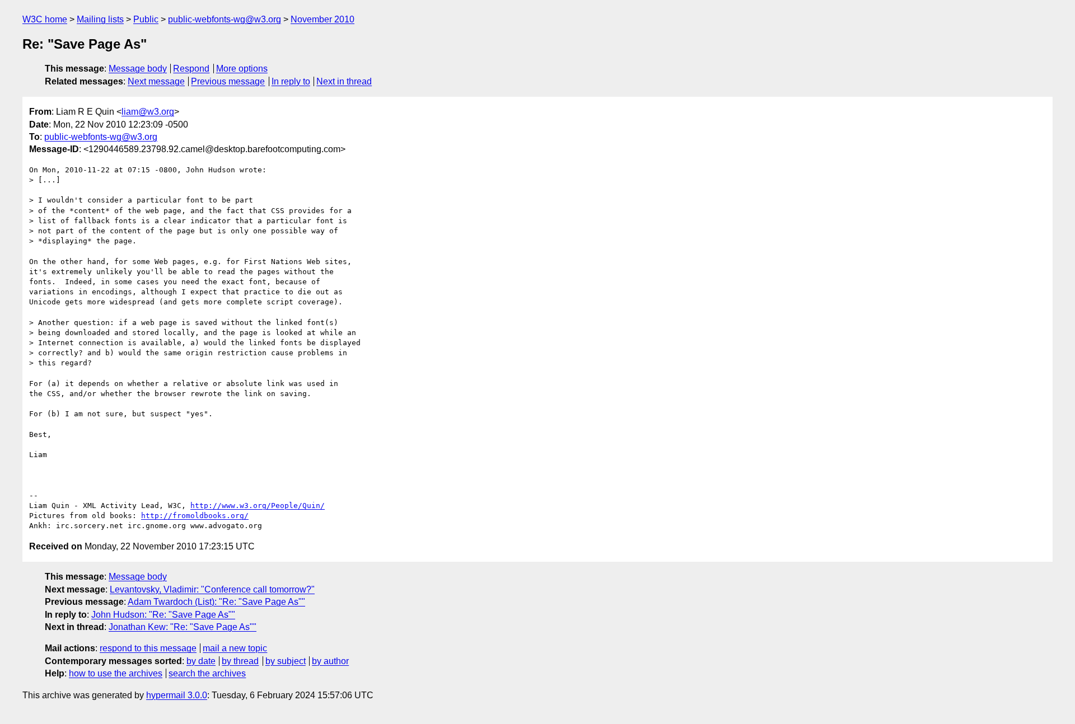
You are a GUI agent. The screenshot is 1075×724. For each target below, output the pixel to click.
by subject (285, 661)
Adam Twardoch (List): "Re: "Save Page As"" (216, 602)
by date (201, 661)
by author (330, 661)
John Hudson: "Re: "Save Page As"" (163, 614)
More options (242, 68)
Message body (138, 68)
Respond (191, 68)
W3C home (44, 19)
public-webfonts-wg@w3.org (224, 19)
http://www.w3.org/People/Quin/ (257, 505)
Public (145, 19)
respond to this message (148, 648)
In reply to (291, 81)
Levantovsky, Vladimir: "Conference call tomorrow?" (212, 589)
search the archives (207, 673)
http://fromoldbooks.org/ (195, 515)
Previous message (228, 81)
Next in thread (344, 81)
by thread (240, 661)
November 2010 (322, 19)
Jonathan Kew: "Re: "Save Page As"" (182, 627)
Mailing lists (100, 19)
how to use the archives (115, 673)
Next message (156, 81)
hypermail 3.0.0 (176, 695)
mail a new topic (235, 648)
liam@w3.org (147, 111)
